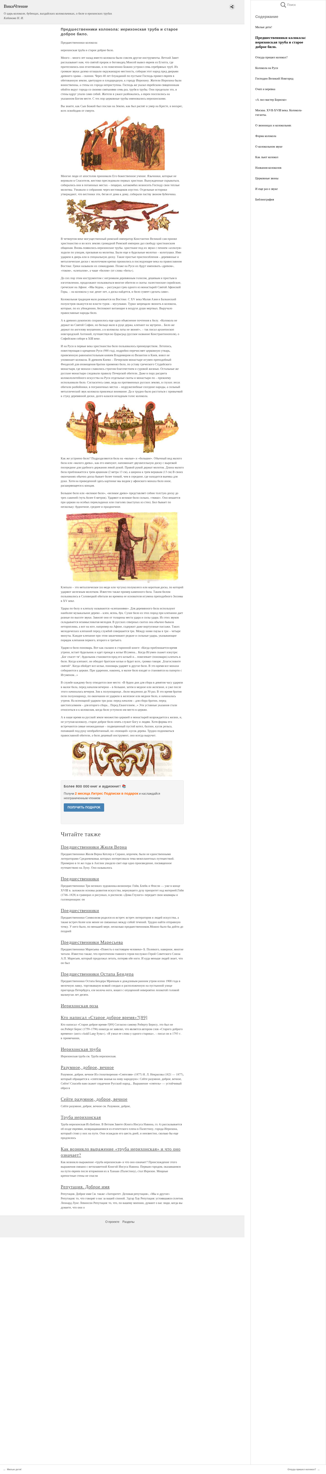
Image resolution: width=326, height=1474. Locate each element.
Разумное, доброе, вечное (87, 1067)
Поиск (287, 4)
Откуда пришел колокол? (271, 57)
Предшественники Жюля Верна (94, 847)
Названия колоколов (268, 168)
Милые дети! (263, 27)
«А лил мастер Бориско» (271, 99)
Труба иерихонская (81, 1117)
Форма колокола (265, 136)
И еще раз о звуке (266, 189)
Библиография (264, 199)
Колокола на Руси (266, 68)
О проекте (112, 1221)
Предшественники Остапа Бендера (97, 974)
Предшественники (80, 879)
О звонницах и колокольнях (273, 125)
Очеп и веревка (265, 89)
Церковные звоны (266, 178)
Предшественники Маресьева (92, 942)
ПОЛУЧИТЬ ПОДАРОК (84, 807)
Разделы (128, 1221)
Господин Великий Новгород (274, 78)
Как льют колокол (266, 157)
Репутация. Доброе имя (85, 1187)
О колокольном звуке (268, 146)
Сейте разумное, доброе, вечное (94, 1099)
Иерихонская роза (79, 1006)
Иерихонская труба (81, 1049)
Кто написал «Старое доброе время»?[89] (104, 1017)
